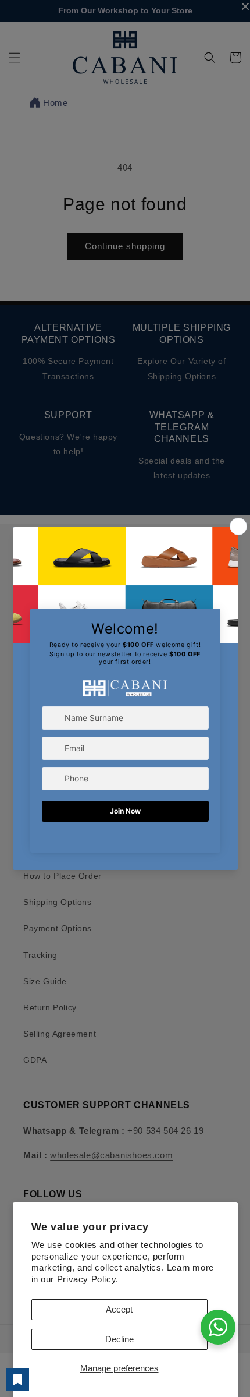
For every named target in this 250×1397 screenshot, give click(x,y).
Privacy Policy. (88, 1279)
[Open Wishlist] (17, 1379)
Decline (119, 1339)
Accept (119, 1309)
